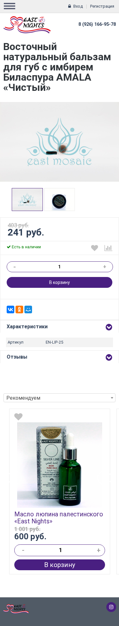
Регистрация (102, 6)
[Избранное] (94, 247)
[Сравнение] (108, 247)
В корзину (59, 282)
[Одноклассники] (19, 309)
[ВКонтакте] (10, 309)
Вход (78, 6)
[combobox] (59, 397)
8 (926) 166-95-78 (97, 24)
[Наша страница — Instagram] (111, 607)
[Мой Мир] (28, 309)
